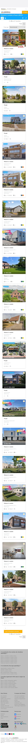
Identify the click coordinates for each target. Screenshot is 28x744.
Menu (25, 12)
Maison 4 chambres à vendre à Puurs (9, 660)
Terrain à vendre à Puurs (6, 671)
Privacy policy (21, 739)
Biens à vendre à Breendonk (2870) (9, 680)
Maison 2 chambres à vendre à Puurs (9, 657)
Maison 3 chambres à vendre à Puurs (9, 658)
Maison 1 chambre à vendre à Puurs (8, 655)
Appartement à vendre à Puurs (7, 668)
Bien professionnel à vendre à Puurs (9, 672)
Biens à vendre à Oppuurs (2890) (8, 686)
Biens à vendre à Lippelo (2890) (8, 684)
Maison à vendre (8, 48)
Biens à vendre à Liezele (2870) (8, 681)
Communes (13, 741)
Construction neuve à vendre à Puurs (9, 673)
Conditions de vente (10, 740)
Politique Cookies (14, 739)
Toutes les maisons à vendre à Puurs (9, 662)
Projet (5, 77)
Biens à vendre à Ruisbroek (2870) (8, 683)
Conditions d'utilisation (5, 739)
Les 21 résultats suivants (12, 631)
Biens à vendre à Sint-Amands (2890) (9, 687)
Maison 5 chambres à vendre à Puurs (9, 661)
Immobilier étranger (11, 8)
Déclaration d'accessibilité (22, 741)
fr (26, 9)
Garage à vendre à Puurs (6, 669)
